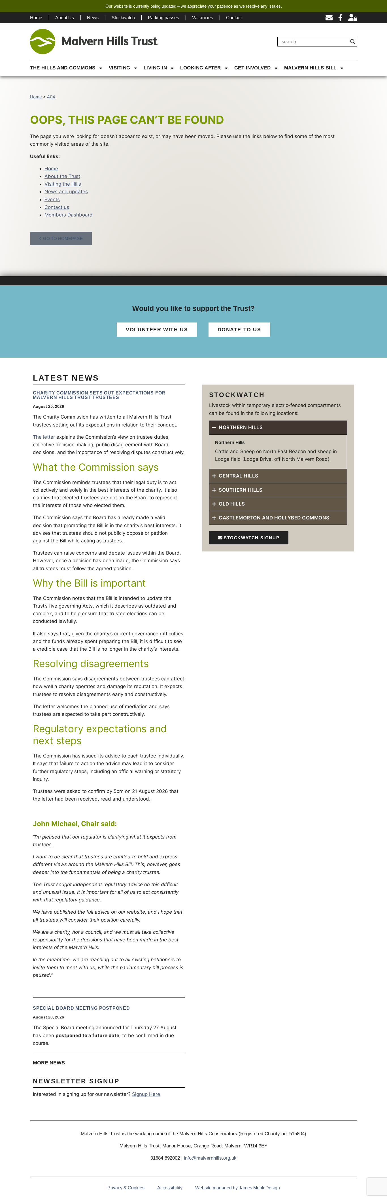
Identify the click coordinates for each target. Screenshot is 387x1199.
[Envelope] (329, 17)
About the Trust (62, 176)
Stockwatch (123, 17)
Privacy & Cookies (125, 1187)
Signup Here (146, 1094)
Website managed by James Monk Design (237, 1187)
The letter (44, 437)
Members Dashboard (68, 215)
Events (52, 199)
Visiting (119, 68)
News (93, 17)
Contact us (56, 207)
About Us (64, 17)
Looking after (200, 68)
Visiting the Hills (62, 184)
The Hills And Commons (62, 68)
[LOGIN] (352, 17)
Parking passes (163, 17)
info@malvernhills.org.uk (210, 1158)
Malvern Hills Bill (310, 68)
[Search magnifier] (353, 42)
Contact (234, 17)
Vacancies (202, 17)
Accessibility (169, 1187)
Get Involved (252, 68)
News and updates (66, 191)
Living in (155, 68)
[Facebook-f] (340, 17)
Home (36, 17)
